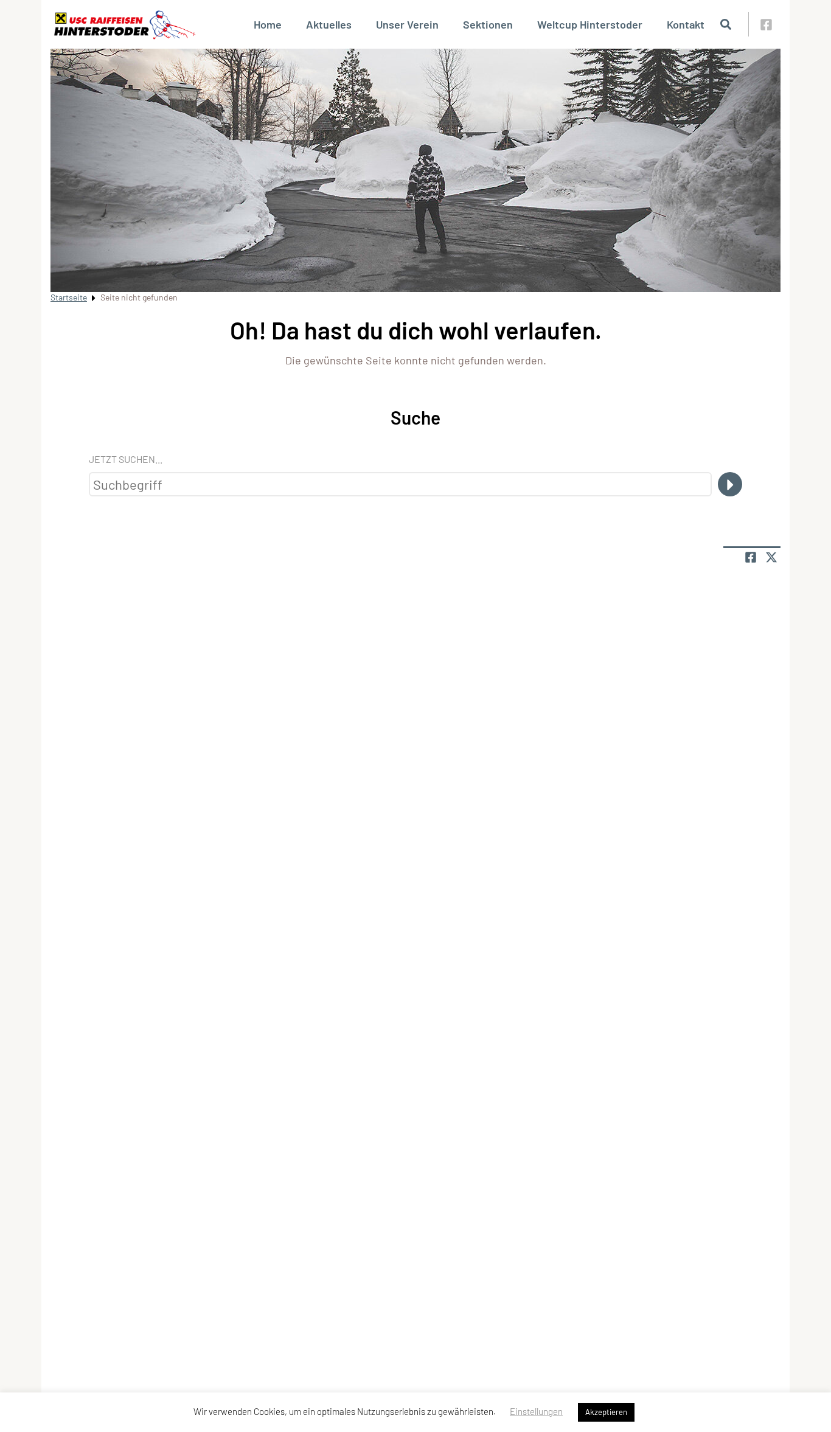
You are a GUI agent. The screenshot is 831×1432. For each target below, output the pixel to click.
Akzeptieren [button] (606, 1412)
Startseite (68, 297)
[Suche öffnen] (725, 24)
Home (268, 24)
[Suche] (730, 484)
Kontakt (685, 24)
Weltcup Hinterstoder (589, 24)
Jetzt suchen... (125, 459)
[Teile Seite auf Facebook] (751, 557)
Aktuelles (329, 24)
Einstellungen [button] (536, 1411)
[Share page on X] (771, 557)
